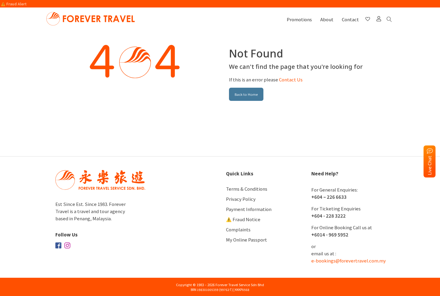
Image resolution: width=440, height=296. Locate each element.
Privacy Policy (241, 199)
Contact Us (291, 79)
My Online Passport (246, 239)
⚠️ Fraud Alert (14, 3)
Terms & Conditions (246, 189)
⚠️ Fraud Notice (243, 219)
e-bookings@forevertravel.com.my (348, 260)
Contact (350, 19)
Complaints (238, 229)
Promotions (299, 19)
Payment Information (248, 209)
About (326, 19)
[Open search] (390, 19)
